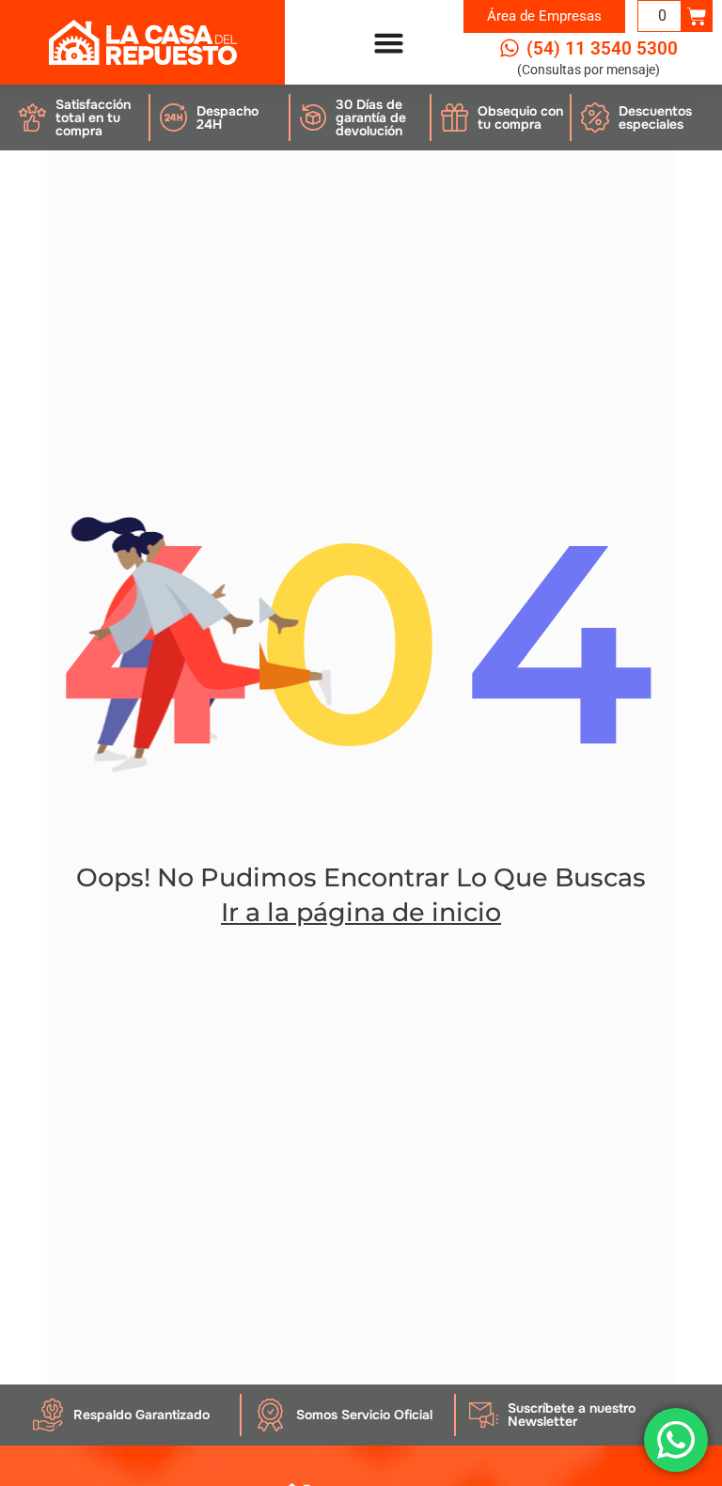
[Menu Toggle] (388, 42)
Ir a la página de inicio (361, 912)
